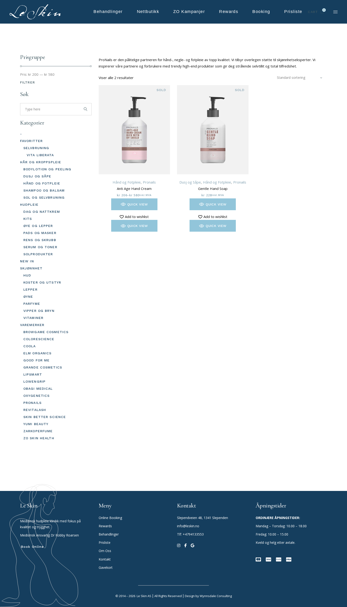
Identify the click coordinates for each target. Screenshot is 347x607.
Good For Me (36, 360)
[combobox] (299, 78)
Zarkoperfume (38, 431)
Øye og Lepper (38, 226)
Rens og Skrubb (39, 240)
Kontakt (105, 559)
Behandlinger (109, 534)
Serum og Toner (40, 247)
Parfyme (31, 304)
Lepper (30, 289)
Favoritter (31, 141)
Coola (29, 346)
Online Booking (110, 517)
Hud (27, 275)
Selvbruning (36, 148)
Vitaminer (33, 318)
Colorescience (39, 339)
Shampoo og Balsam (44, 190)
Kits (27, 219)
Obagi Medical (38, 388)
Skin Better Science (44, 417)
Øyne (28, 296)
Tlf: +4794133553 (190, 534)
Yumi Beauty (35, 424)
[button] (134, 204)
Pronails (149, 182)
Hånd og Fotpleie (127, 182)
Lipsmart (32, 374)
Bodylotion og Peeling (47, 169)
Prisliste (104, 542)
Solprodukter (38, 254)
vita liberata (40, 155)
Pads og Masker (39, 233)
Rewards (105, 526)
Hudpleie (29, 204)
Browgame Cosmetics (45, 332)
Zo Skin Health (38, 438)
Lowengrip (34, 381)
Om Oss (105, 550)
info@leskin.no (188, 526)
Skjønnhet (31, 268)
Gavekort (106, 567)
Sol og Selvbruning (44, 197)
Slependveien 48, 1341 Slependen (202, 517)
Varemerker (32, 325)
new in (27, 261)
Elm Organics (37, 353)
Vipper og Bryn (39, 311)
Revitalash (34, 410)
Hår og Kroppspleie (40, 162)
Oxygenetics (36, 396)
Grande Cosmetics (42, 367)
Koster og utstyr (42, 282)
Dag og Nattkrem (41, 211)
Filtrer (27, 82)
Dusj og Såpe (190, 182)
